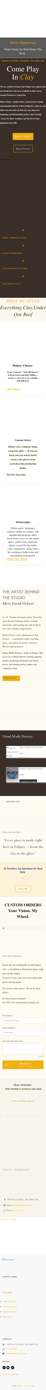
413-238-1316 (17, 1210)
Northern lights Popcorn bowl (31, 768)
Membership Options (17, 558)
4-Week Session (10, 1306)
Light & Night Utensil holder (30, 747)
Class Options (13, 389)
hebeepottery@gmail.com (17, 1353)
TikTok (19, 1386)
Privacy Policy (29, 1386)
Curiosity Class (9, 1301)
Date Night (7, 1316)
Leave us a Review (11, 1374)
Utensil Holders (24, 757)
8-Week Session (10, 1311)
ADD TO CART (28, 781)
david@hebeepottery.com (22, 1205)
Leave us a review (8, 1219)
